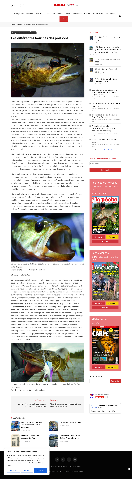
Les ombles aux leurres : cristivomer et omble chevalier (32, 424)
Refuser (26, 470)
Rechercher (96, 377)
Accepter (40, 470)
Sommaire (98, 237)
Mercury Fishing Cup (100, 14)
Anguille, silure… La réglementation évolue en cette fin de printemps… (104, 128)
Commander (112, 367)
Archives (105, 241)
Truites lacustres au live (70, 422)
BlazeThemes (78, 472)
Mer (53, 14)
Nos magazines (18, 14)
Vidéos (112, 14)
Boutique (64, 19)
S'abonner (112, 237)
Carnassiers (39, 14)
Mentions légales (75, 466)
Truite (67, 14)
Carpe (48, 14)
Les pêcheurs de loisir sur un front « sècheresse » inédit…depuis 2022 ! (105, 92)
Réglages (13, 470)
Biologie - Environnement (20, 33)
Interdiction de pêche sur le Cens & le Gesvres (104, 116)
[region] (27, 461)
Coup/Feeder (77, 14)
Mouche (60, 14)
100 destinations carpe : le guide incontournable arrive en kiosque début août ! (108, 49)
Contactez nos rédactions (59, 466)
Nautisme (87, 14)
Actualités (29, 14)
